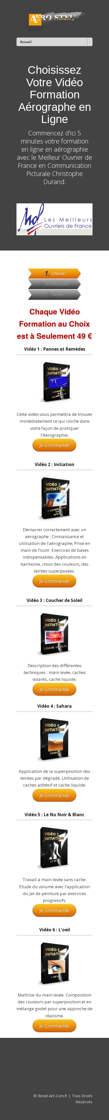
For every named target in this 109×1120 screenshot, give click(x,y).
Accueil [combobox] (26, 42)
